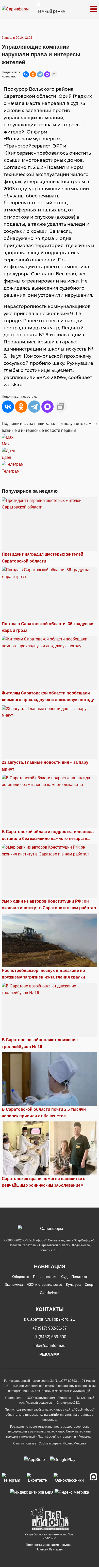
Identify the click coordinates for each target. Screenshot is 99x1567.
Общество (20, 1277)
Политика (79, 1277)
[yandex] (32, 1492)
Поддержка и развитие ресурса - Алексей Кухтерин (49, 1547)
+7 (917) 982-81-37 (49, 1328)
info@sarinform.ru (49, 1345)
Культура (73, 1284)
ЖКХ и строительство (44, 1284)
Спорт (90, 1284)
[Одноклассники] (33, 74)
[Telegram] (40, 74)
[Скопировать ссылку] (54, 74)
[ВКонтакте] (26, 74)
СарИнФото (49, 1293)
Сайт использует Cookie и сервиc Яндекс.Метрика (49, 1443)
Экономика (14, 1284)
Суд (64, 1277)
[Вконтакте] (37, 1478)
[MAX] (47, 74)
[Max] (93, 1478)
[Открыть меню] (93, 9)
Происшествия (45, 1277)
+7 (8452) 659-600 (49, 1337)
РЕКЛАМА (49, 1354)
